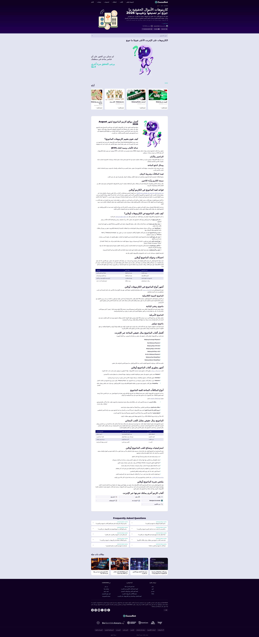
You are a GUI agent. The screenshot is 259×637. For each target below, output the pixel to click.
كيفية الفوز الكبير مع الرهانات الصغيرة (129, 591)
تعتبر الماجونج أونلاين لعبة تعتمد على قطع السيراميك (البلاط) (150, 193)
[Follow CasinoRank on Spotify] (95, 610)
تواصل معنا (106, 589)
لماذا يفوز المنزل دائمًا (129, 586)
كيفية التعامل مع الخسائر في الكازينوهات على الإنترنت (129, 596)
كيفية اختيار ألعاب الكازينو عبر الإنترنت (129, 589)
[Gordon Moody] (131, 622)
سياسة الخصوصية (106, 596)
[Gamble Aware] (113, 622)
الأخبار (92, 2)
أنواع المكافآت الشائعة (156, 398)
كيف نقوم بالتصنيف (106, 594)
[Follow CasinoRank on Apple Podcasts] (92, 610)
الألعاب (121, 2)
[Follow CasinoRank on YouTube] (99, 610)
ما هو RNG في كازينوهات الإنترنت (129, 594)
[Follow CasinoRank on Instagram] (105, 610)
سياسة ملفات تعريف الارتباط (142, 635)
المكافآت (114, 2)
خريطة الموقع (113, 635)
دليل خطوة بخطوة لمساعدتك (121, 216)
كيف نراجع (106, 591)
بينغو (153, 586)
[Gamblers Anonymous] (153, 622)
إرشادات (99, 2)
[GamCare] (143, 622)
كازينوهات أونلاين (130, 2)
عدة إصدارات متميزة (147, 290)
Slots (153, 594)
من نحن (106, 586)
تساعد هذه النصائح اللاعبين (157, 477)
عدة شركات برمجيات (156, 370)
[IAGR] (160, 622)
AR (166, 610)
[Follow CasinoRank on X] (102, 610)
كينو (153, 589)
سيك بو (152, 591)
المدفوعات (106, 2)
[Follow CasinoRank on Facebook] (108, 610)
